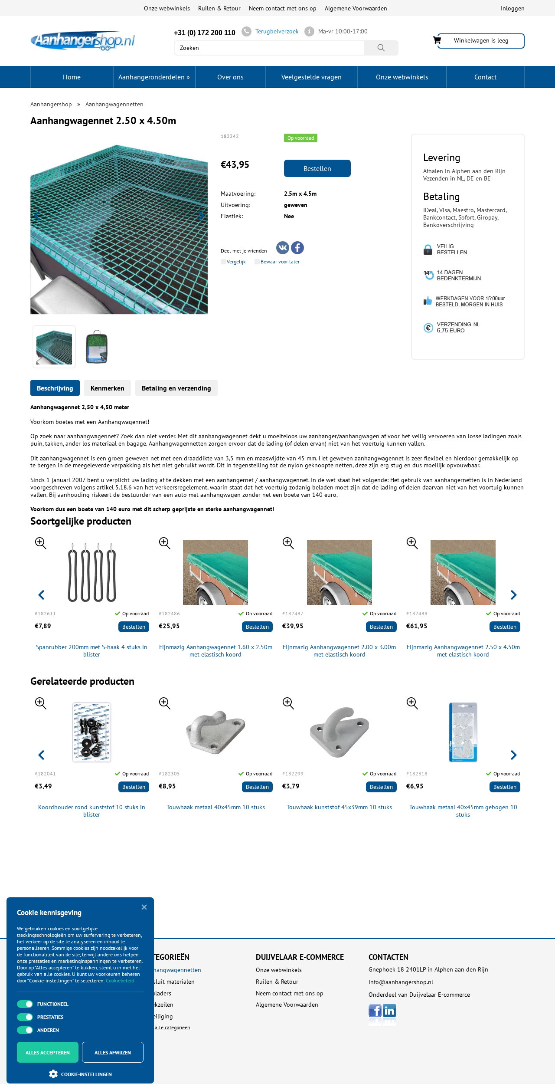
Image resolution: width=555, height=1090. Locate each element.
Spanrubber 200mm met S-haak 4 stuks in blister (91, 650)
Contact (485, 76)
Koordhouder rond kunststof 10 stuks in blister (91, 811)
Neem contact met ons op (283, 8)
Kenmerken (107, 388)
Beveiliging (158, 1016)
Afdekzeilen (158, 1004)
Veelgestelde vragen (311, 76)
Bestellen (317, 168)
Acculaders (157, 993)
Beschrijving (55, 388)
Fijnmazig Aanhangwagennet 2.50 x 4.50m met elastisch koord (463, 650)
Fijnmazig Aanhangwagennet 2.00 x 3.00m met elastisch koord (339, 650)
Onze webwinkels (167, 8)
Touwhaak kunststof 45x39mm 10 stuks (339, 807)
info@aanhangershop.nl (401, 982)
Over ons (230, 76)
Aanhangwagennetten (172, 970)
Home (72, 76)
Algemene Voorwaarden (356, 8)
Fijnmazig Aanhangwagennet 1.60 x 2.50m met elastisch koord (215, 650)
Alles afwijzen (113, 1052)
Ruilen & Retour (219, 8)
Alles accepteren (48, 1052)
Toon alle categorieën (166, 1027)
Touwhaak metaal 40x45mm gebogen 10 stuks (463, 811)
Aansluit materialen (169, 981)
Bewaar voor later (280, 262)
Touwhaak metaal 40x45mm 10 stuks (215, 807)
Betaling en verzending (176, 388)
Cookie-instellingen (86, 1074)
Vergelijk (236, 262)
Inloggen (513, 8)
